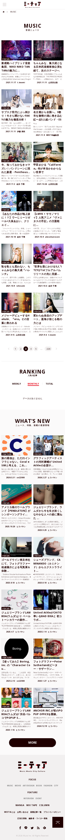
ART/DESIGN (28, 785)
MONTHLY (33, 383)
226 (48, 348)
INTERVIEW (28, 798)
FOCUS (32, 779)
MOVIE (18, 785)
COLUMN (44, 805)
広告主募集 (22, 818)
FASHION (48, 785)
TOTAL (49, 383)
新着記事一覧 (36, 812)
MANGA (20, 805)
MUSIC (10, 785)
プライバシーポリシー (52, 812)
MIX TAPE (31, 805)
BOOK (39, 785)
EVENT (39, 798)
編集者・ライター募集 (38, 818)
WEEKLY (16, 383)
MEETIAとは (9, 812)
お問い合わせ (23, 812)
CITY (56, 785)
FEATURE (32, 792)
